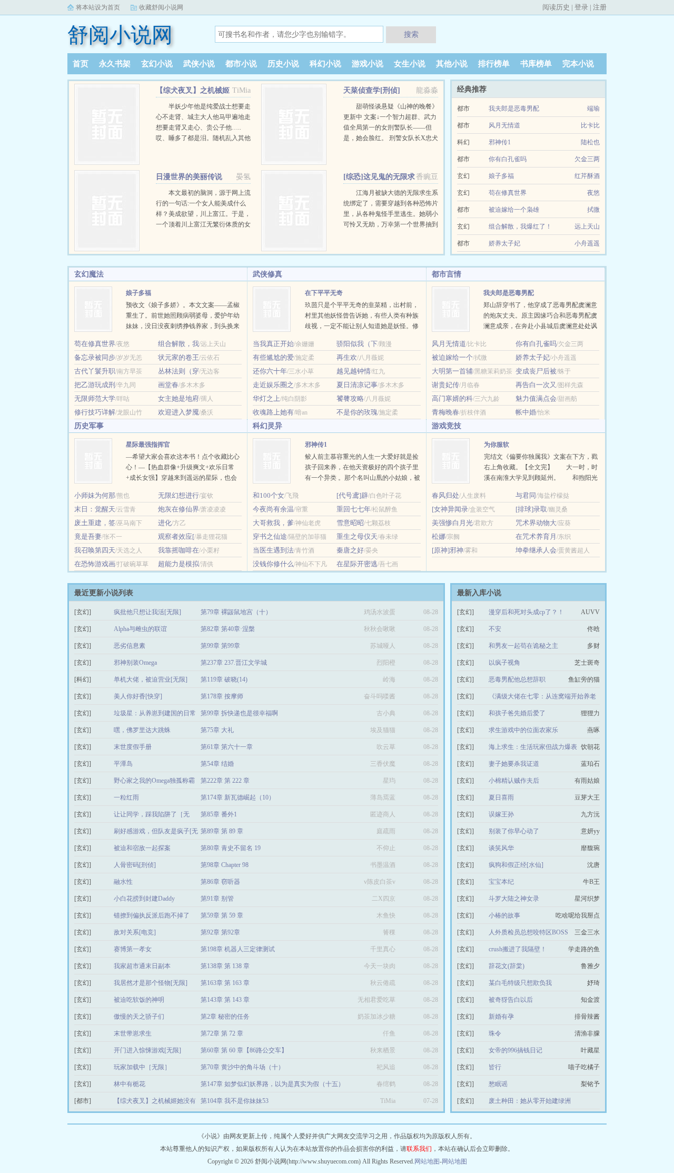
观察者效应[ (176, 536)
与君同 (526, 495)
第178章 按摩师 (222, 696)
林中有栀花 (129, 1084)
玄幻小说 (157, 64)
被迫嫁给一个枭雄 (514, 209)
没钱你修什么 (273, 564)
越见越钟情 (353, 371)
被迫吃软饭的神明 (139, 999)
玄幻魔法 (89, 274)
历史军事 (89, 426)
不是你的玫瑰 (357, 412)
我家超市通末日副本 (142, 966)
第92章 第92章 (220, 932)
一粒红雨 (126, 797)
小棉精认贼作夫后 (514, 780)
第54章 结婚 (217, 763)
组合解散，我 (178, 344)
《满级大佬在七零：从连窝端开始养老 (542, 696)
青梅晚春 (445, 412)
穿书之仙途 (270, 536)
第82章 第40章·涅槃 (228, 629)
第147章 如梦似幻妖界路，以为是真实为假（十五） (272, 1084)
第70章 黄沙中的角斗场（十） (242, 1067)
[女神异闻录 (450, 509)
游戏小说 (367, 64)
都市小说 (241, 64)
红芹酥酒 (587, 176)
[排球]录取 (531, 509)
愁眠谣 (498, 1084)
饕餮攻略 (350, 398)
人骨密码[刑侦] (135, 865)
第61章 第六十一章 (227, 747)
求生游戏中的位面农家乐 (523, 730)
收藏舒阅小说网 (161, 7)
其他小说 (452, 64)
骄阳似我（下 (357, 344)
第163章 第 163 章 (225, 983)
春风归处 (445, 495)
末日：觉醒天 (94, 509)
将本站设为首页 (98, 7)
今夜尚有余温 (273, 509)
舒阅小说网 (120, 35)
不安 (495, 629)
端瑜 (593, 108)
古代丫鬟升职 (94, 371)
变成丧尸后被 (536, 371)
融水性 (123, 881)
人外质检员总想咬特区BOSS (528, 932)
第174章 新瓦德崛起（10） (238, 797)
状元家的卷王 (178, 357)
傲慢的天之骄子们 (139, 1016)
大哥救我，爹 (273, 523)
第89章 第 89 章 (222, 831)
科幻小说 (325, 64)
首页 (80, 64)
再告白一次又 (536, 385)
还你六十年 (270, 371)
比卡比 (590, 125)
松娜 (438, 536)
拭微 (593, 209)
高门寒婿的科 (452, 398)
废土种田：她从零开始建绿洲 (530, 1101)
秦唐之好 (350, 550)
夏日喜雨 (501, 797)
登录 (581, 7)
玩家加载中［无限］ (142, 1067)
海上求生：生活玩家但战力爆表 (533, 747)
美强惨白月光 (452, 523)
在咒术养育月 (536, 536)
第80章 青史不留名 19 (231, 848)
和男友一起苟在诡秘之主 (523, 645)
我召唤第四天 (94, 550)
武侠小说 (199, 64)
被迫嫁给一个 (452, 357)
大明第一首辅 (452, 371)
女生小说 (409, 64)
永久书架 (115, 64)
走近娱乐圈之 (273, 385)
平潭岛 (123, 763)
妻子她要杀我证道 (514, 763)
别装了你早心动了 (514, 831)
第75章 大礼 (217, 730)
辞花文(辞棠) (506, 966)
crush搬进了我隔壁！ (518, 949)
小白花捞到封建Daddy (144, 898)
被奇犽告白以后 (511, 999)
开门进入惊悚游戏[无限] (147, 1050)
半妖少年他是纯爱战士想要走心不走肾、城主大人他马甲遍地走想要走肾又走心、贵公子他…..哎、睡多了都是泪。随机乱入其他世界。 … (203, 127)
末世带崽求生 (133, 1033)
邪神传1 (500, 142)
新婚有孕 (501, 1016)
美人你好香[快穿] (138, 696)
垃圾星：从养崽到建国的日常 (155, 713)
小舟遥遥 (587, 243)
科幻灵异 (267, 426)
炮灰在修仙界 (178, 509)
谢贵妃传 (445, 385)
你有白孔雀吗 (508, 159)
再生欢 (346, 357)
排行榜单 (494, 64)
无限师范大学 (94, 398)
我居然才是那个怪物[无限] (150, 983)
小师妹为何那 (94, 495)
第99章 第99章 (220, 645)
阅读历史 (556, 7)
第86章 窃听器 (220, 881)
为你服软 (496, 444)
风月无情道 (504, 125)
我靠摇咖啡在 (178, 550)
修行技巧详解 (94, 412)
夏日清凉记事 (357, 385)
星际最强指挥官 (148, 444)
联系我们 (419, 1148)
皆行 (495, 1067)
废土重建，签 (94, 523)
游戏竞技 (446, 426)
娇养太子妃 (504, 243)
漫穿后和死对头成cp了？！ (526, 612)
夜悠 (593, 192)
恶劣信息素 (129, 645)
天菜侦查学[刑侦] (371, 90)
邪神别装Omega (135, 662)
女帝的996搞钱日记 (515, 1050)
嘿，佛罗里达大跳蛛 (142, 730)
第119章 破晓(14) (224, 679)
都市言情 (446, 274)
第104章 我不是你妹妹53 (235, 1101)
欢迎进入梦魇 (178, 412)
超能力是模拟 (178, 564)
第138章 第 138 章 (225, 966)
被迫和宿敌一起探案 (142, 848)
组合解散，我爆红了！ (520, 226)
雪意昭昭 (350, 523)
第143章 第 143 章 (225, 999)
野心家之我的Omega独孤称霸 (154, 780)
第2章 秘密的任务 (225, 1016)
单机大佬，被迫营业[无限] (150, 679)
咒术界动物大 (536, 523)
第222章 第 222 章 (225, 780)
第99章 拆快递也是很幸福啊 (239, 713)
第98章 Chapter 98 (225, 865)
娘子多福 (501, 176)
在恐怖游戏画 (94, 564)
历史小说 (283, 64)
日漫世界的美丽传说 (189, 177)
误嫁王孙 (501, 814)
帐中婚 (526, 412)
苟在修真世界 (508, 192)
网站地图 (427, 1161)
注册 (600, 7)
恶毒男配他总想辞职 (517, 679)
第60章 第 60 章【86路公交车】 (244, 1050)
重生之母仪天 (357, 536)
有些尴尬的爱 (273, 357)
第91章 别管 (217, 898)
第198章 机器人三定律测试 (238, 949)
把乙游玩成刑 (94, 385)
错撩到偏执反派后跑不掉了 (152, 915)
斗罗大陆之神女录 (514, 898)
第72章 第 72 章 (222, 1033)
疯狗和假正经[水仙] (516, 865)
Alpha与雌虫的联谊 (140, 629)
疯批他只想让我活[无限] (147, 612)
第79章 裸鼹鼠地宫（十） (236, 612)
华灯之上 (266, 398)
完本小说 (578, 64)
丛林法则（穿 (178, 371)
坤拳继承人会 (536, 550)
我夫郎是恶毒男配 (514, 108)
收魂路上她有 (273, 412)
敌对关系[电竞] (135, 932)
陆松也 (590, 142)
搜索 (411, 34)
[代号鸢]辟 (352, 495)
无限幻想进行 (178, 495)
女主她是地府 (178, 398)
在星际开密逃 (357, 564)
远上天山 (587, 226)
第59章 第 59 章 (222, 915)
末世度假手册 (133, 747)
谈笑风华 (501, 848)
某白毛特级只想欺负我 (520, 983)
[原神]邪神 (447, 550)
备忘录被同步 (94, 357)
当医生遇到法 (273, 550)
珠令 (495, 1033)
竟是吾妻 (88, 536)
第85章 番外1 (219, 814)
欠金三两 (587, 159)
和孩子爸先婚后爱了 (517, 713)
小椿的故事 (504, 915)
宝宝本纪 (501, 881)
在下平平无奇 (324, 293)
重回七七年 (353, 509)
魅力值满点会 (536, 398)
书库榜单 (536, 64)
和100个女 (268, 495)
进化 (165, 523)
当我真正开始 (273, 344)
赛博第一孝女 (133, 949)
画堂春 (168, 385)
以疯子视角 (504, 662)
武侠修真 (267, 274)
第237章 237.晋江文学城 (234, 662)
